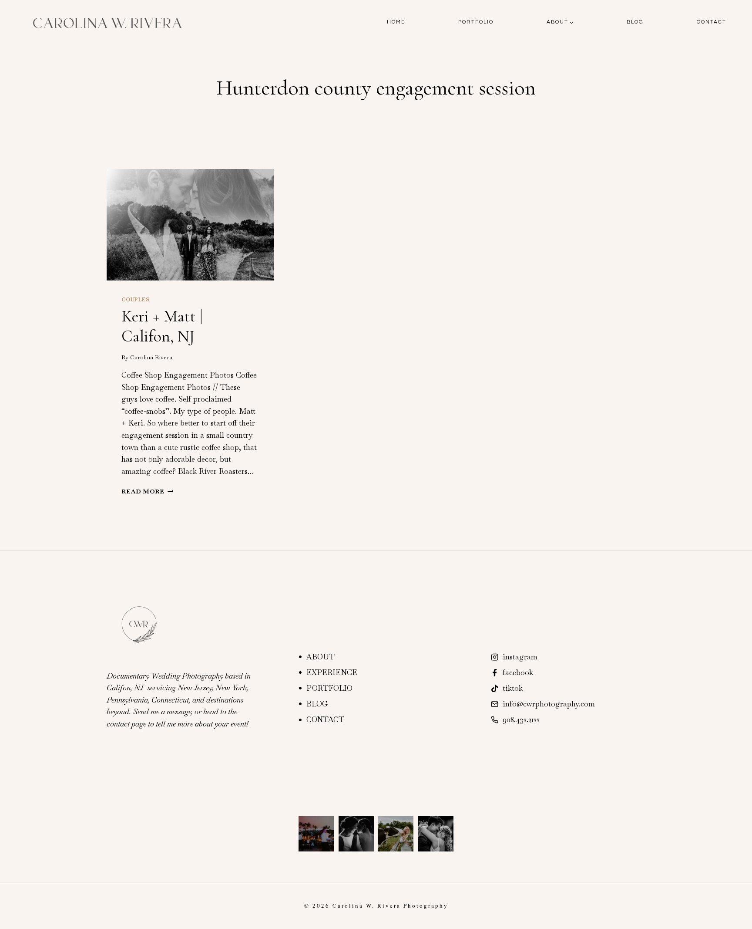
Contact (711, 22)
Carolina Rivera (151, 357)
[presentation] (190, 224)
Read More (147, 491)
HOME (396, 22)
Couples (135, 299)
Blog (635, 22)
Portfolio (476, 22)
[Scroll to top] (744, 917)
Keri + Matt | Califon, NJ (161, 326)
